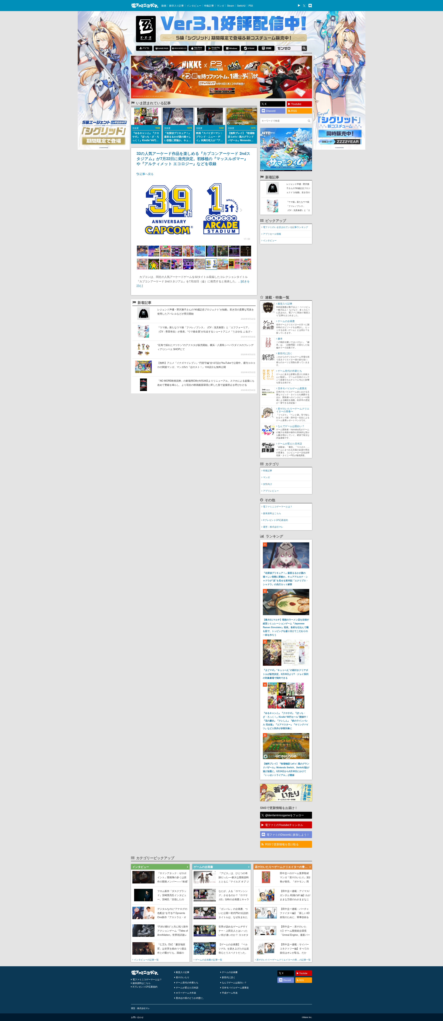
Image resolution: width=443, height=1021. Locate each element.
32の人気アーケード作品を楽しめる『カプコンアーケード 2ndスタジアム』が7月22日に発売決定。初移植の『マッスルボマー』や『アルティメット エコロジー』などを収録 (193, 158)
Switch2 (241, 5)
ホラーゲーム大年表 (186, 992)
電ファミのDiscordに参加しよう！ (288, 835)
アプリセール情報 (272, 233)
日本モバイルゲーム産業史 (235, 987)
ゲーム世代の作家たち (187, 982)
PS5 (250, 5)
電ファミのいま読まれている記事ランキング (285, 227)
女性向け (267, 484)
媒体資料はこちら (272, 513)
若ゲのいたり (182, 977)
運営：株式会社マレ (273, 526)
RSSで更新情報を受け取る (282, 844)
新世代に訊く (228, 977)
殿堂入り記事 (176, 5)
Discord (270, 111)
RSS (294, 111)
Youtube (296, 104)
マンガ (220, 5)
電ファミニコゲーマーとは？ (277, 506)
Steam (230, 5)
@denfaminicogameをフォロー (284, 815)
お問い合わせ (137, 1017)
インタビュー (194, 5)
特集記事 (209, 5)
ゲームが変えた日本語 (187, 987)
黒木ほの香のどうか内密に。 (190, 998)
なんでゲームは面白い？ (234, 982)
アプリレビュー (271, 490)
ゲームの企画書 (230, 972)
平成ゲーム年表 (230, 992)
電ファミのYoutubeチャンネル (284, 825)
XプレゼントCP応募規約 (275, 520)
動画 (163, 5)
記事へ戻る (146, 174)
